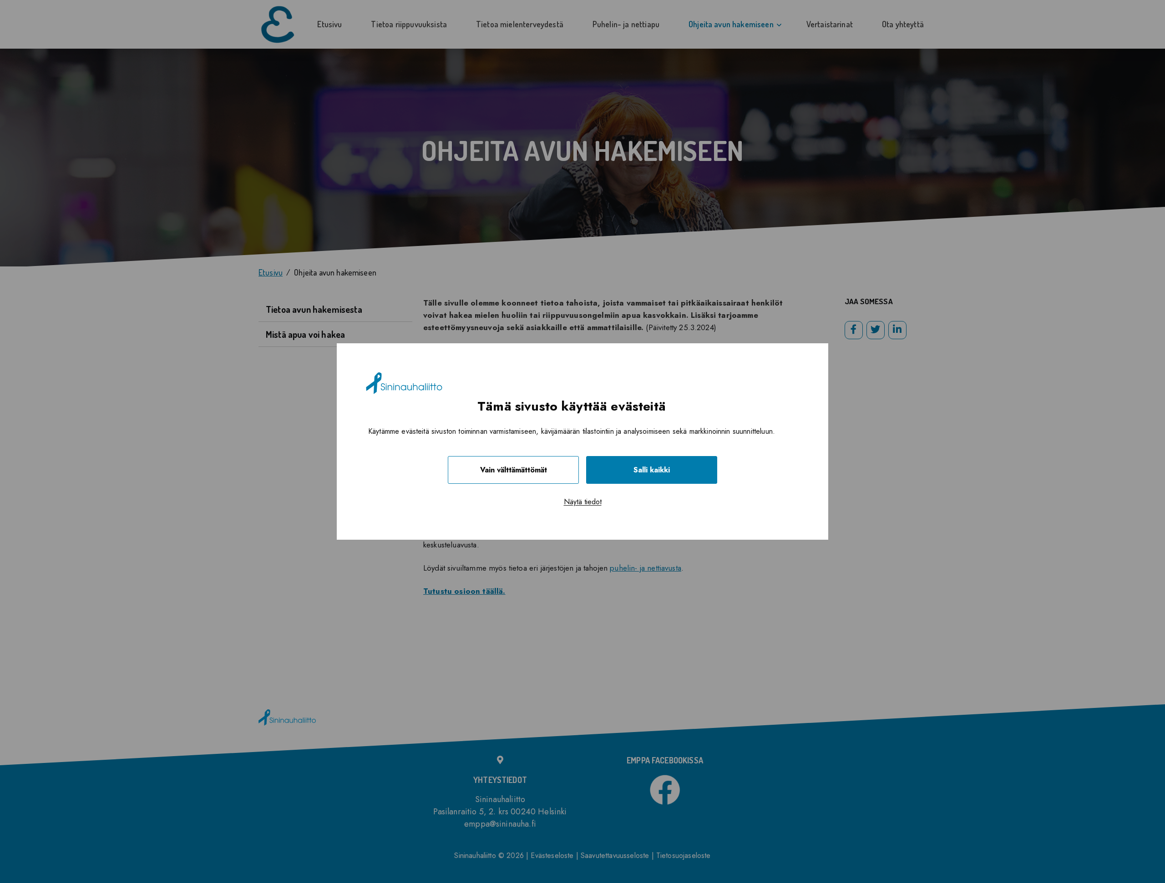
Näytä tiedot (583, 502)
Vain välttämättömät (513, 470)
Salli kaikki (651, 470)
